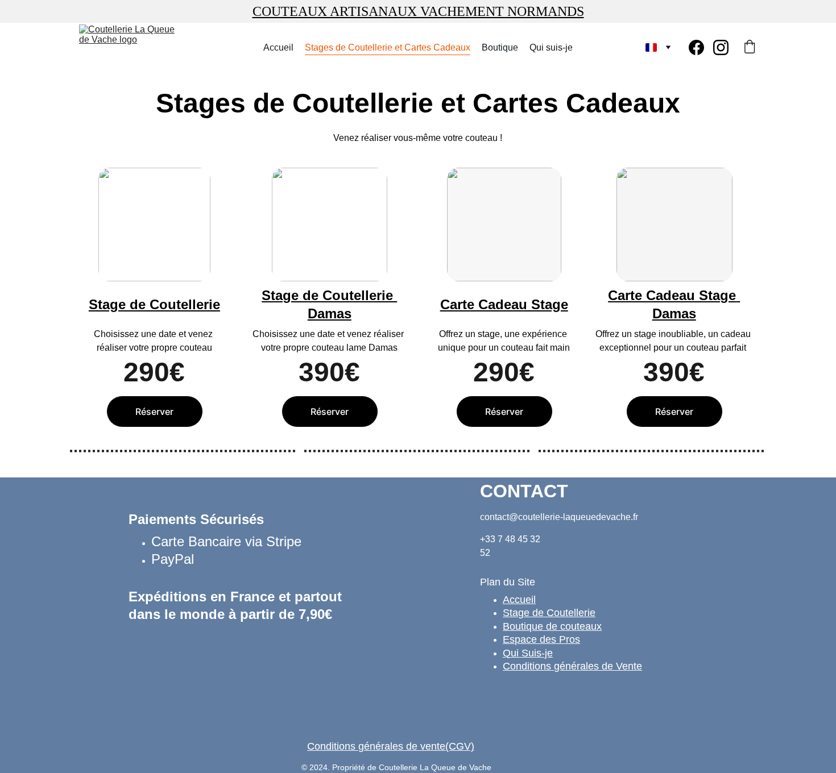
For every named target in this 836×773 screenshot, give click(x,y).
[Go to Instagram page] (721, 47)
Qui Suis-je (528, 653)
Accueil (278, 47)
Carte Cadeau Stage (504, 304)
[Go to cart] (749, 47)
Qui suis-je (551, 47)
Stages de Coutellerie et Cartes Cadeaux (387, 47)
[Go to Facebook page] (701, 47)
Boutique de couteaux (552, 626)
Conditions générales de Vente (572, 666)
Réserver (154, 411)
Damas (674, 313)
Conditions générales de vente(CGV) (390, 746)
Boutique (500, 47)
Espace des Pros (541, 639)
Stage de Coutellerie (154, 304)
